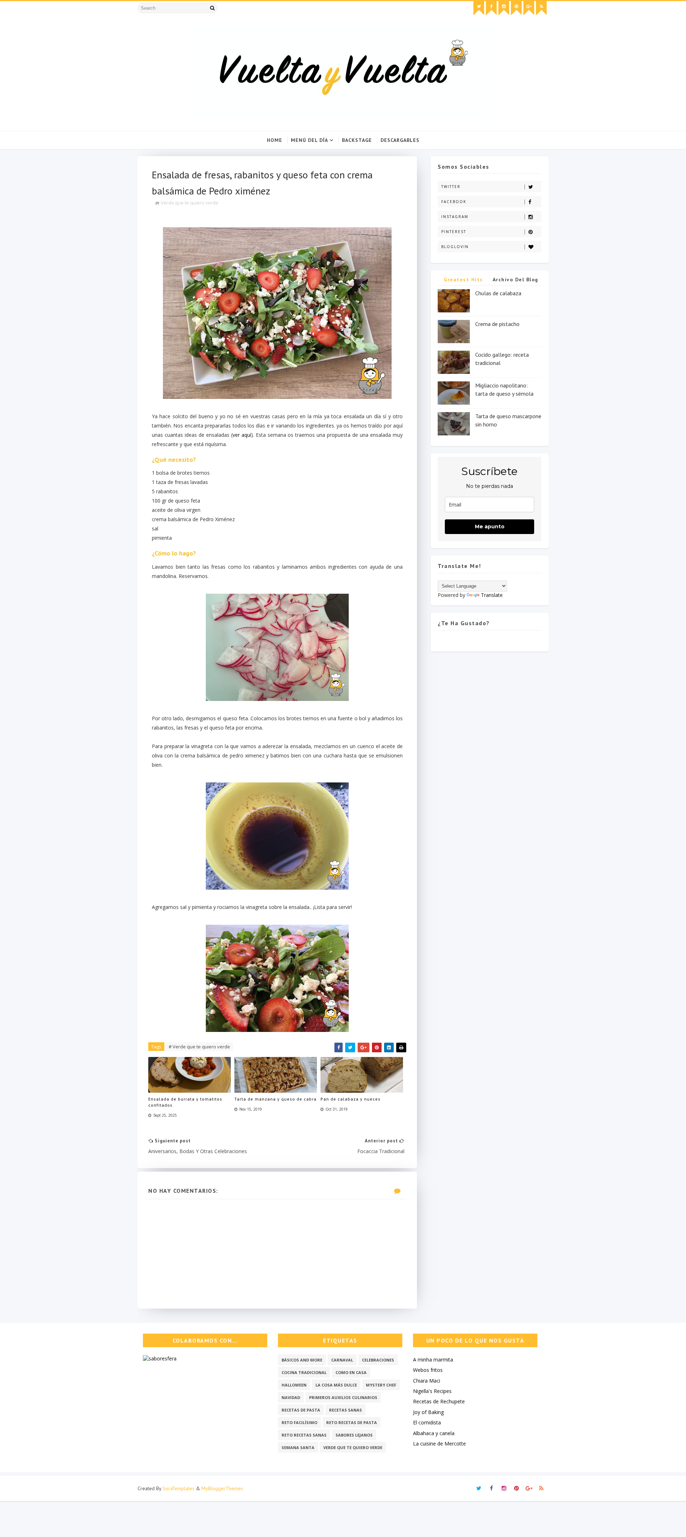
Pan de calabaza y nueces (350, 1099)
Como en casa (351, 1372)
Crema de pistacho (497, 323)
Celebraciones (378, 1360)
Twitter (451, 186)
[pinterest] (516, 8)
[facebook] (491, 8)
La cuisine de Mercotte (439, 1443)
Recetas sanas (345, 1410)
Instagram (454, 216)
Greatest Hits (463, 279)
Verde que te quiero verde (189, 202)
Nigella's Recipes (432, 1391)
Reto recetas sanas (304, 1435)
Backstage (357, 140)
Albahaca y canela (433, 1433)
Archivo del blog (515, 279)
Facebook (453, 201)
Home (274, 140)
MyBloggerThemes (222, 1488)
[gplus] (528, 8)
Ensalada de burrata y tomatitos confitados (185, 1102)
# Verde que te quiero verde (199, 1046)
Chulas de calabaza (498, 293)
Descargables (400, 140)
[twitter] (478, 8)
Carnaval (342, 1360)
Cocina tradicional (304, 1372)
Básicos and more (302, 1360)
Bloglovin (455, 246)
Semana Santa (298, 1447)
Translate (492, 595)
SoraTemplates (178, 1488)
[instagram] (503, 8)
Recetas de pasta (301, 1410)
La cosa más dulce (336, 1385)
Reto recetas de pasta (351, 1422)
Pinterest (453, 231)
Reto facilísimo (299, 1422)
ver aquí (242, 434)
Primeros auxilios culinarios (343, 1397)
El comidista (427, 1422)
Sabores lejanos (354, 1435)
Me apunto (489, 526)
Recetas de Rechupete (439, 1401)
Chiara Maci (426, 1380)
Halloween (294, 1385)
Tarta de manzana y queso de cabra (275, 1099)
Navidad (291, 1397)
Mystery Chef (381, 1385)
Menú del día (309, 140)
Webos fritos (428, 1370)
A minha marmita (433, 1359)
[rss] (541, 8)
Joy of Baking (428, 1412)
